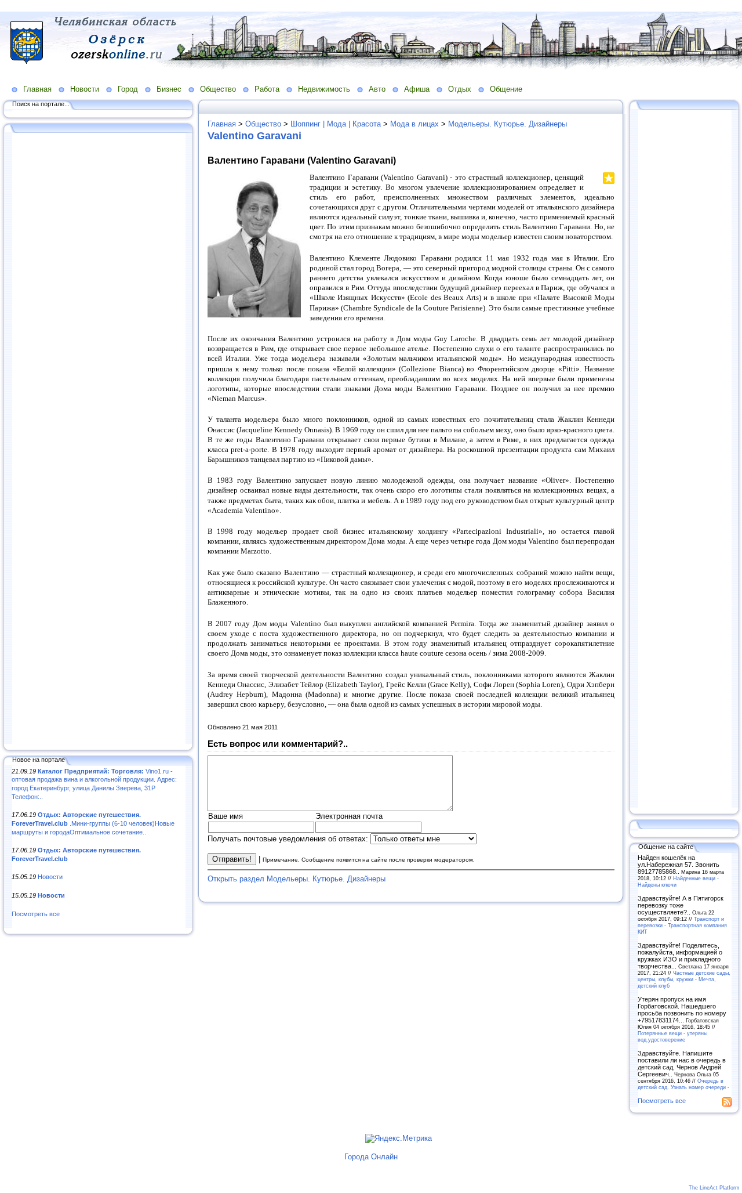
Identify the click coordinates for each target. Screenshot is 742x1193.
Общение (506, 89)
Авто (377, 89)
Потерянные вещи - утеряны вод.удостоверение (672, 1036)
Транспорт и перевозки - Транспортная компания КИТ (682, 925)
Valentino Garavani (254, 136)
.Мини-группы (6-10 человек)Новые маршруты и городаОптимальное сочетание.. (93, 823)
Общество (218, 89)
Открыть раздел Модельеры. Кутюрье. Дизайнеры (296, 878)
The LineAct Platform (714, 1188)
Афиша (417, 89)
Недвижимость (324, 89)
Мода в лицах (414, 124)
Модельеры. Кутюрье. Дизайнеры (507, 124)
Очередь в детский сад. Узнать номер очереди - (683, 1084)
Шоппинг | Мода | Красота (335, 124)
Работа (266, 89)
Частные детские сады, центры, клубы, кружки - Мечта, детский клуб (684, 979)
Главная (37, 89)
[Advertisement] (99, 439)
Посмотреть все (36, 913)
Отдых (459, 89)
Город (128, 89)
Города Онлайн (371, 1156)
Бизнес (169, 89)
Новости (84, 89)
